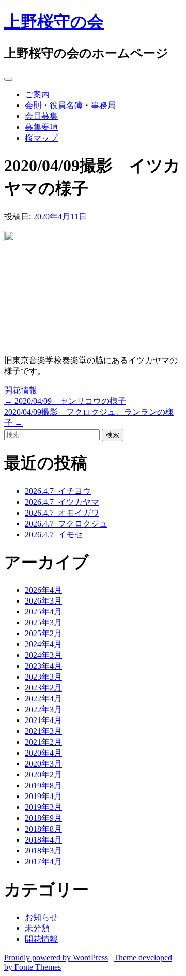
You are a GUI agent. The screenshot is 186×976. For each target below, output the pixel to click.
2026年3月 (43, 600)
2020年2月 (43, 774)
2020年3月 (43, 763)
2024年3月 (43, 655)
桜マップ (41, 137)
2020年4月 (43, 752)
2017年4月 (43, 861)
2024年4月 (43, 644)
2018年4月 (43, 839)
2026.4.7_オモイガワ (62, 512)
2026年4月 (43, 589)
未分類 (37, 928)
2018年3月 (43, 850)
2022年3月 (43, 709)
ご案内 (37, 94)
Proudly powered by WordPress (56, 957)
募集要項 (41, 127)
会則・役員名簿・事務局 (70, 105)
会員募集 (41, 116)
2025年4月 (43, 611)
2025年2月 (43, 633)
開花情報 (20, 390)
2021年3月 (43, 731)
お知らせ (41, 917)
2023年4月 (43, 666)
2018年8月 (43, 828)
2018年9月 (43, 818)
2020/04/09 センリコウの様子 (65, 401)
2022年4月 (43, 698)
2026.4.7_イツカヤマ (62, 502)
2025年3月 (43, 622)
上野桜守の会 (54, 21)
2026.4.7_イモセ (54, 534)
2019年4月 (43, 796)
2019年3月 (43, 807)
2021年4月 (43, 720)
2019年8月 (43, 785)
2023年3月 (43, 676)
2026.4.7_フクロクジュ (66, 523)
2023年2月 (43, 687)
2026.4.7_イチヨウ (58, 491)
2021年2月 (43, 742)
